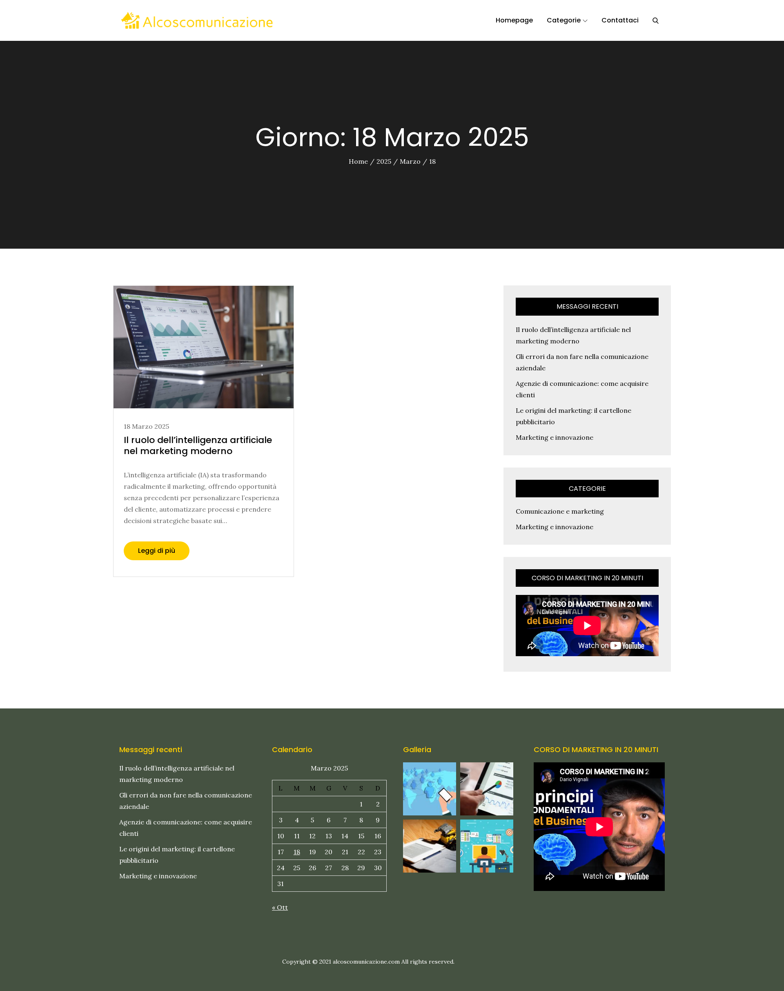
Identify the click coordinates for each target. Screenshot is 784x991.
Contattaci (620, 20)
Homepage (514, 20)
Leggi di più (156, 550)
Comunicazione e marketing (560, 511)
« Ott (280, 907)
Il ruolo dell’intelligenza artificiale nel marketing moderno (198, 445)
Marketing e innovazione (554, 437)
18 (297, 852)
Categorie (564, 20)
